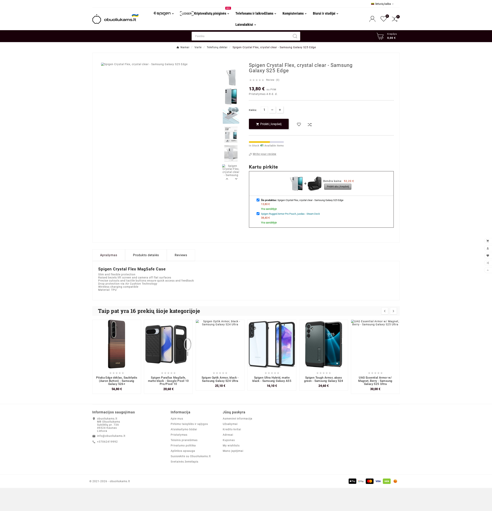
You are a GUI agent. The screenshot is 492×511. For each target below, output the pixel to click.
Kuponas (229, 440)
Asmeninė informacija (237, 418)
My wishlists (231, 445)
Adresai (228, 434)
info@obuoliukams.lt (111, 435)
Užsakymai (230, 423)
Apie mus (177, 418)
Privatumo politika (183, 445)
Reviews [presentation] (181, 255)
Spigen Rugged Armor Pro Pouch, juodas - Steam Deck (290, 213)
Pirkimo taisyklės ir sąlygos (189, 423)
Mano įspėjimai (233, 450)
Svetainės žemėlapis (184, 461)
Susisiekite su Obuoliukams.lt (191, 456)
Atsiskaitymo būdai (184, 429)
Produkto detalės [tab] (146, 255)
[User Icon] (373, 19)
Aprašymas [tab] (108, 255)
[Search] (295, 36)
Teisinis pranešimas (184, 440)
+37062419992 (107, 441)
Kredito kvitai (232, 429)
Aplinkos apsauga (183, 450)
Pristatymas (179, 434)
